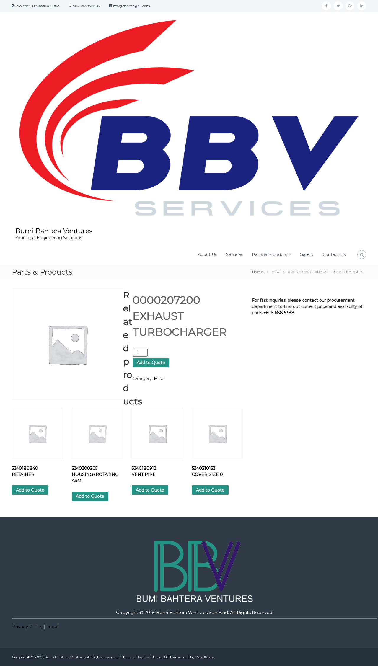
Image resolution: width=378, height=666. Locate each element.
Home (257, 272)
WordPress (204, 657)
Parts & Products (269, 254)
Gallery (307, 254)
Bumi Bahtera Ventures (53, 231)
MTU (275, 272)
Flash (140, 657)
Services (234, 254)
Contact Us (334, 254)
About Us (207, 254)
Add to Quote (151, 362)
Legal (52, 626)
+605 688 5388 (278, 312)
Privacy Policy (27, 626)
